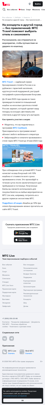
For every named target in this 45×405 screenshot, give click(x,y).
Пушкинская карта (9, 289)
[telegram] (11, 338)
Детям (25, 306)
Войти (38, 3)
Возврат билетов (29, 274)
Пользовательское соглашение (30, 269)
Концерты (27, 299)
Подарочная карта (9, 292)
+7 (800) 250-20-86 (10, 318)
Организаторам (29, 286)
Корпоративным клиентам (29, 282)
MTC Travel (7, 81)
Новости (27, 17)
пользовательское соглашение (15, 395)
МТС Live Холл (7, 285)
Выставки (5, 299)
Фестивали (6, 296)
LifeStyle (18, 17)
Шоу (25, 302)
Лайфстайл (6, 306)
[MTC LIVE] (6, 4)
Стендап (5, 282)
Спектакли (6, 278)
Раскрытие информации (20, 322)
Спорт (28, 9)
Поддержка (27, 277)
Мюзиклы (36, 9)
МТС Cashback (20, 127)
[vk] (4, 338)
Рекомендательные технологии (30, 294)
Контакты (5, 322)
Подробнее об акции (12, 203)
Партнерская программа (32, 290)
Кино (23, 9)
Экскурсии (6, 302)
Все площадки (28, 264)
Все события (12, 9)
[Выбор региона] (29, 4)
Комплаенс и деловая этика (20, 326)
